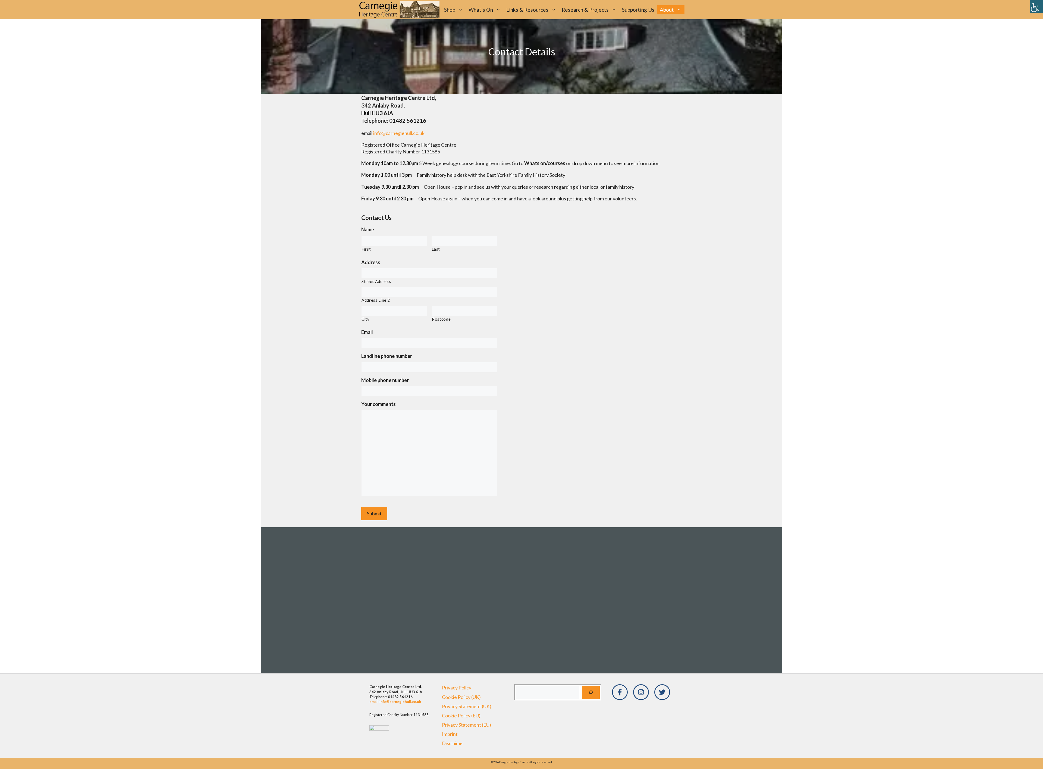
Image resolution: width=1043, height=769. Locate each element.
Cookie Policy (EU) (461, 715)
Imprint (450, 734)
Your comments (378, 404)
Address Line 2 (376, 300)
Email (367, 332)
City (365, 319)
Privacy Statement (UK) (466, 706)
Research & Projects (585, 10)
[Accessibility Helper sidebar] (1036, 6)
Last (436, 249)
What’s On (481, 10)
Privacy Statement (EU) (466, 725)
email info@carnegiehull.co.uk (395, 701)
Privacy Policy (456, 688)
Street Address (376, 281)
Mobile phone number (385, 380)
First (366, 249)
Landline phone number (386, 356)
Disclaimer (453, 743)
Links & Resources (527, 10)
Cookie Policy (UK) (461, 697)
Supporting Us (638, 10)
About (667, 10)
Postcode (441, 319)
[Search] (591, 692)
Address (370, 262)
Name (367, 229)
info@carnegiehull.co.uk (399, 133)
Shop (449, 10)
